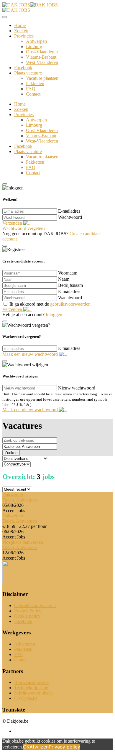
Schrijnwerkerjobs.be (34, 692)
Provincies (24, 35)
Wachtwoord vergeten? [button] (23, 228)
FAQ (30, 88)
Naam (63, 279)
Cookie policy (27, 616)
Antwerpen (36, 41)
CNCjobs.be (25, 698)
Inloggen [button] (54, 314)
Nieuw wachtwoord (76, 387)
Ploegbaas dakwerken (22, 542)
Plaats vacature (28, 72)
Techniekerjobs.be (31, 687)
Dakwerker (12, 494)
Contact (33, 94)
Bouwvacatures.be (31, 682)
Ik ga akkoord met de (50, 304)
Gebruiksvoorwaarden (35, 605)
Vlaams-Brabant (41, 57)
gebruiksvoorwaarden (70, 304)
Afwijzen (39, 747)
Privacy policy (64, 747)
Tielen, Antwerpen (19, 499)
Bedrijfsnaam (70, 285)
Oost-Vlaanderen (42, 51)
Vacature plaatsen (42, 78)
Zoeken (21, 30)
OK (26, 747)
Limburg (34, 46)
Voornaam (67, 272)
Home (20, 25)
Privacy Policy (27, 610)
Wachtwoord (70, 217)
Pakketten (35, 83)
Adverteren (24, 643)
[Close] (4, 17)
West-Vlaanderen (42, 62)
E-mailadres (69, 211)
